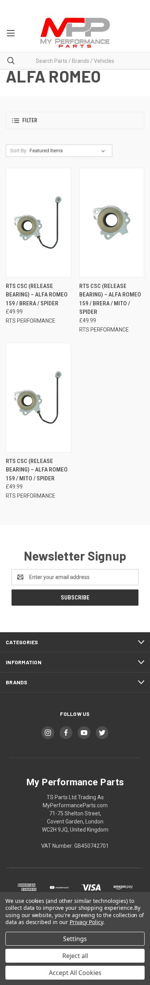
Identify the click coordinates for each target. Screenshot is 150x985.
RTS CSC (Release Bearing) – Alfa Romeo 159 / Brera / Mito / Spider (110, 299)
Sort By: (18, 150)
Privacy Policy (86, 922)
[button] (75, 120)
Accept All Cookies (75, 972)
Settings (75, 938)
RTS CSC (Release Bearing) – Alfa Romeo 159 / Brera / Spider (37, 295)
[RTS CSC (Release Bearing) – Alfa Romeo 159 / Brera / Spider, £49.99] (38, 222)
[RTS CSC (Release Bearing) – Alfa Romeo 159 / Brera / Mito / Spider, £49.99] (112, 222)
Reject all (75, 955)
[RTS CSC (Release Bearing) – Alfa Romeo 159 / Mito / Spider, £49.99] (38, 397)
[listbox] (68, 151)
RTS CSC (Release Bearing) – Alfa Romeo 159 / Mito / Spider (37, 470)
